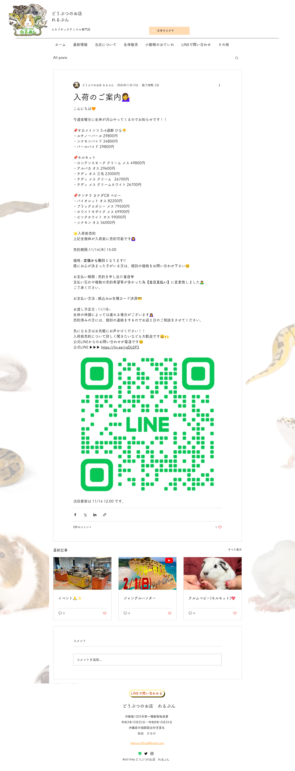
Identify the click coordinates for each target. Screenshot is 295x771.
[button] (237, 57)
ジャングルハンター (139, 598)
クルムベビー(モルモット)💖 (211, 598)
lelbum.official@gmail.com (147, 743)
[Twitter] (146, 754)
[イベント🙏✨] (82, 573)
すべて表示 (235, 549)
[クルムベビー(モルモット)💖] (213, 573)
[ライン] (140, 754)
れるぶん (60, 19)
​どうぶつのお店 (66, 13)
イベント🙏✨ (69, 598)
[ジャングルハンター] (148, 573)
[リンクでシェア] (105, 515)
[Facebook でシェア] (75, 515)
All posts (60, 57)
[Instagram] (152, 754)
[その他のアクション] (219, 85)
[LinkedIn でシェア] (95, 515)
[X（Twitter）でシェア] (85, 515)
